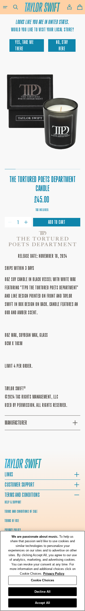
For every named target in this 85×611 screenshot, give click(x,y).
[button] (5, 7)
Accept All (42, 603)
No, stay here (62, 45)
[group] (42, 111)
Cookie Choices (42, 580)
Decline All (42, 591)
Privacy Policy (53, 573)
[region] (42, 571)
